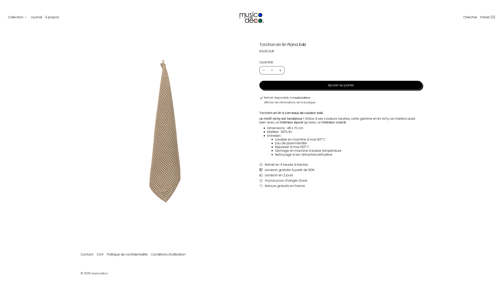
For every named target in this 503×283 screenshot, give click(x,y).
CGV (100, 254)
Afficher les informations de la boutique (289, 102)
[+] (280, 70)
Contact (87, 254)
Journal (36, 17)
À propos (52, 17)
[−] (263, 70)
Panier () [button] (487, 17)
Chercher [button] (470, 17)
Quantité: (266, 62)
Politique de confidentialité (127, 254)
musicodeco (99, 273)
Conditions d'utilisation (168, 254)
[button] (162, 124)
